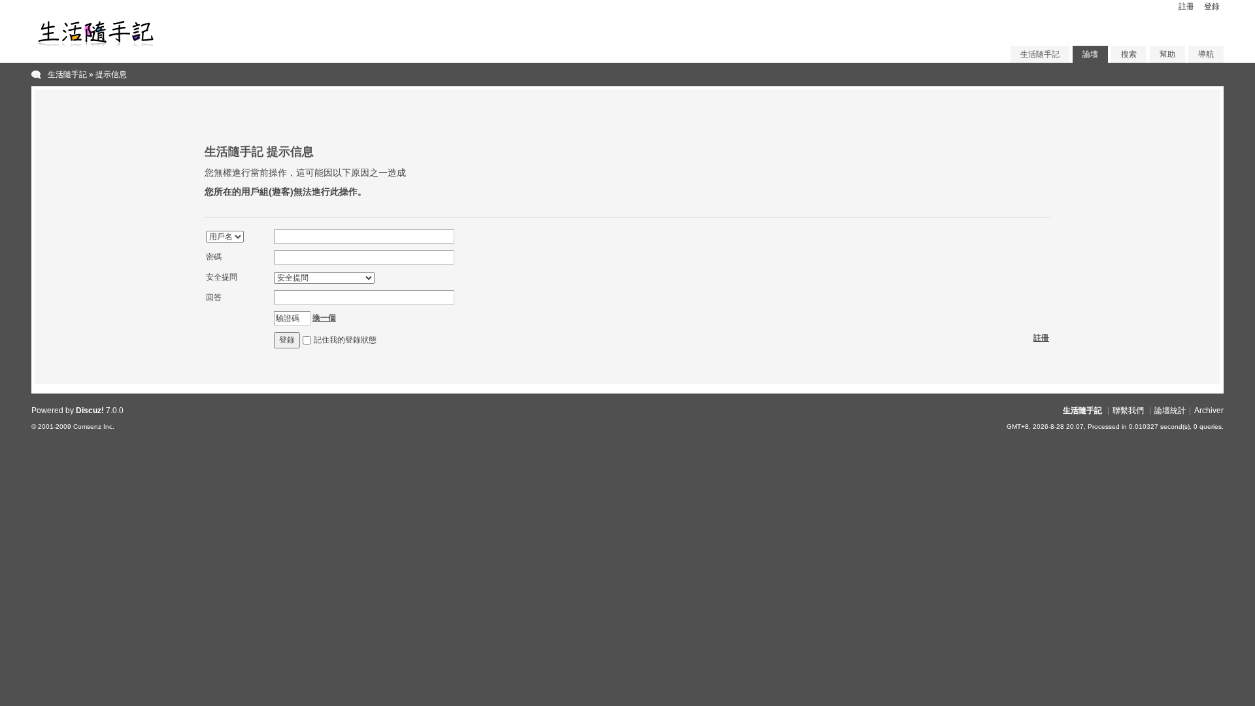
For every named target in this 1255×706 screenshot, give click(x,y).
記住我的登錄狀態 (345, 340)
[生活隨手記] (96, 45)
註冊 (1186, 6)
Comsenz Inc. (93, 426)
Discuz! (90, 410)
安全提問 (221, 277)
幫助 (1167, 54)
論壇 (1090, 54)
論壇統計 (1170, 410)
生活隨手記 (1040, 54)
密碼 (214, 256)
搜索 (1129, 54)
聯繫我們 (1128, 410)
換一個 (324, 317)
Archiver (1209, 410)
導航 (1206, 54)
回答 (214, 297)
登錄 (1212, 6)
